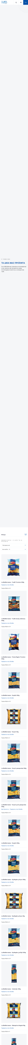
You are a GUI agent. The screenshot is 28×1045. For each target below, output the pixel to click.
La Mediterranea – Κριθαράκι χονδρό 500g (13, 952)
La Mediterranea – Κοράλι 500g (10, 695)
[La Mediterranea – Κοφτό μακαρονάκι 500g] (14, 753)
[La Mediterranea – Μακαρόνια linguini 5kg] (14, 1010)
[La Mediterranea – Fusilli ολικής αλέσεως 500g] (14, 603)
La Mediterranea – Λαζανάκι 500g (11, 989)
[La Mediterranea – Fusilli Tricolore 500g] (14, 567)
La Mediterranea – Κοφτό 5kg (9, 732)
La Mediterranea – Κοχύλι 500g (10, 843)
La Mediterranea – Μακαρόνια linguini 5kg (13, 1025)
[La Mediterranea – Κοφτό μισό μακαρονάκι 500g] (14, 789)
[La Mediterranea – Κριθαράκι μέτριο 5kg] (14, 900)
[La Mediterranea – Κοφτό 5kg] (14, 716)
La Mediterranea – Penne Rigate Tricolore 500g (13, 658)
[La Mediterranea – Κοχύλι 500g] (14, 828)
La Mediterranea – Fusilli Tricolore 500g (12, 582)
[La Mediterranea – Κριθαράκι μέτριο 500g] (14, 864)
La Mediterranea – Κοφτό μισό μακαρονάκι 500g (13, 805)
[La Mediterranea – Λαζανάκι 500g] (14, 973)
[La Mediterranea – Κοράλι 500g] (14, 680)
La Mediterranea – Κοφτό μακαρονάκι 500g (13, 768)
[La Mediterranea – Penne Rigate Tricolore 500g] (14, 641)
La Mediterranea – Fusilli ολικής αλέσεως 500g (13, 619)
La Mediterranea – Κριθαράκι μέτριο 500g (13, 879)
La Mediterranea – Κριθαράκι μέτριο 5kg (13, 916)
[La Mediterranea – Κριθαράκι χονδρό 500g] (14, 937)
